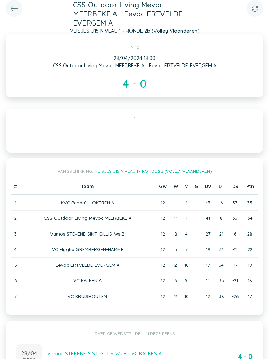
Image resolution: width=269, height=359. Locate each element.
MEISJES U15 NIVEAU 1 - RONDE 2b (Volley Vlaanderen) (153, 171)
